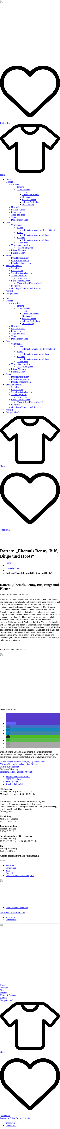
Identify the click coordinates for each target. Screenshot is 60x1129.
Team (24, 192)
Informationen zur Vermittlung (35, 235)
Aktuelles (15, 184)
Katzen (20, 232)
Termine (20, 187)
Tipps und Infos (18, 215)
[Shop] (30, 172)
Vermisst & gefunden (20, 245)
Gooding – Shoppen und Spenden (26, 288)
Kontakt (9, 291)
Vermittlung (16, 225)
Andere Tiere (22, 242)
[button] (11, 723)
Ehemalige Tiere (18, 253)
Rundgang (27, 197)
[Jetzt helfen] (30, 120)
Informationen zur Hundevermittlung (38, 230)
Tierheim (9, 182)
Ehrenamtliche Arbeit (20, 281)
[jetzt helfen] (30, 527)
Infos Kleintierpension (21, 263)
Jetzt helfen (5, 123)
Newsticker (16, 207)
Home (8, 179)
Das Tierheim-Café (19, 220)
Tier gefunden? (12, 293)
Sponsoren (16, 286)
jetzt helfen (5, 530)
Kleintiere (21, 237)
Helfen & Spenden (14, 265)
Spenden (15, 268)
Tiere (8, 222)
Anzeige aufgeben (25, 248)
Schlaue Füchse (18, 210)
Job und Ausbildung (31, 202)
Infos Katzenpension (20, 260)
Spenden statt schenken (21, 273)
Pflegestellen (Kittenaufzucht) (30, 283)
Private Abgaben (18, 250)
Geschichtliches (29, 199)
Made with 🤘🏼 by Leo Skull (12, 912)
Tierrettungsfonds (19, 275)
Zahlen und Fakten (30, 194)
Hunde (20, 227)
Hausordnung (28, 204)
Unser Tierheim (23, 189)
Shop (2, 174)
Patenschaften (17, 270)
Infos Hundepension (20, 258)
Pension (9, 255)
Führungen (16, 212)
